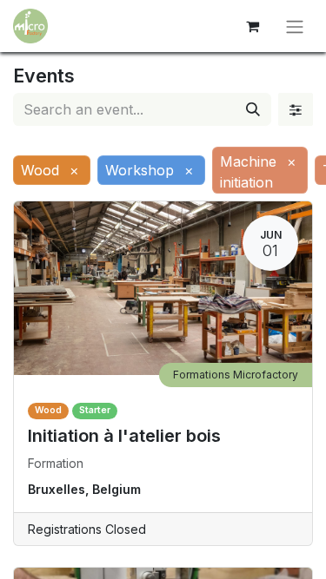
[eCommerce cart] (252, 26)
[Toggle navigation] (294, 26)
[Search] (253, 109)
